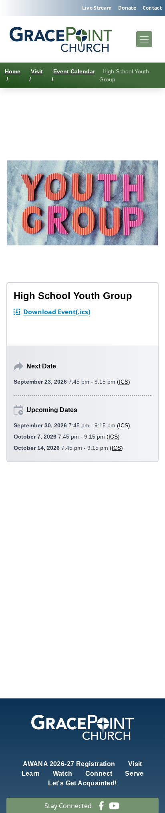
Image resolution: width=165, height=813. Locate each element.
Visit (37, 71)
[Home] (61, 39)
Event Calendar (74, 71)
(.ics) (56, 311)
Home (12, 71)
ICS (123, 381)
